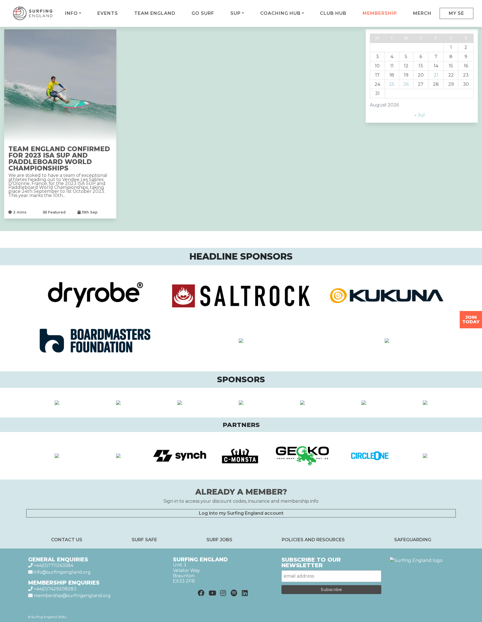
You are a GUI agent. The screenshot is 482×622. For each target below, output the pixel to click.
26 (406, 84)
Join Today (470, 319)
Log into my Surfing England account (241, 513)
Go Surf (203, 13)
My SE (456, 13)
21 (436, 75)
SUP (235, 13)
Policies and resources (313, 539)
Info (71, 13)
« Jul (419, 115)
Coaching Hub (280, 13)
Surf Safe (144, 539)
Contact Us (66, 539)
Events (107, 13)
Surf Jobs (219, 539)
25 (391, 84)
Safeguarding (412, 539)
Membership (380, 13)
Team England (154, 13)
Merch (422, 13)
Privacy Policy (78, 617)
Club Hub (333, 13)
